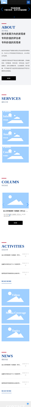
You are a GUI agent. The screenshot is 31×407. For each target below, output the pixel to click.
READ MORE (6, 281)
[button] (29, 9)
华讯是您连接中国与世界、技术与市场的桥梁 (15, 9)
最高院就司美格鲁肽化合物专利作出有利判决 (11, 274)
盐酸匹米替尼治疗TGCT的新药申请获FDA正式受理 (12, 265)
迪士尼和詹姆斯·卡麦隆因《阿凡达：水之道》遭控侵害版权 (11, 255)
